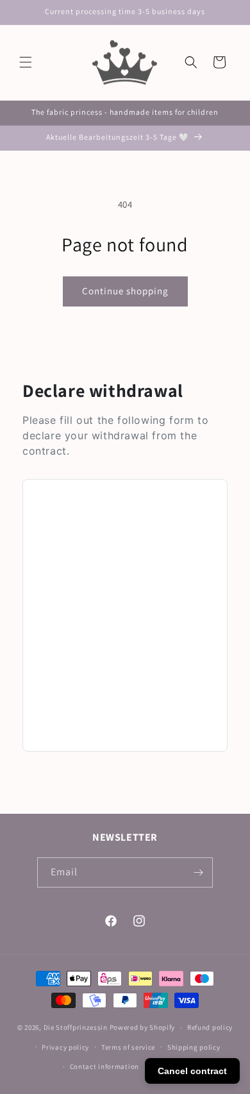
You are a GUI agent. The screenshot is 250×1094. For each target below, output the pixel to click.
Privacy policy (65, 1047)
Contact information (104, 1066)
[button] (26, 62)
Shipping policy (194, 1047)
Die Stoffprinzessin (77, 1027)
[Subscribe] (198, 872)
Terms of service (128, 1047)
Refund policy (210, 1027)
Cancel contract (192, 1071)
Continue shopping (125, 291)
